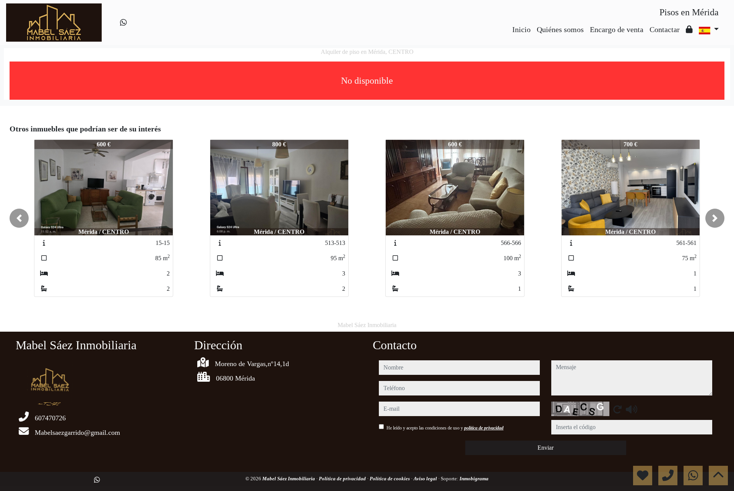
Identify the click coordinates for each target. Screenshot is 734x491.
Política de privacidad (343, 478)
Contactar (665, 29)
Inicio (521, 29)
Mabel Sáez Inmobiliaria (289, 478)
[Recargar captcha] (617, 409)
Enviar (546, 447)
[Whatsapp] (123, 22)
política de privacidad (483, 428)
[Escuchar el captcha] (631, 409)
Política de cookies (390, 478)
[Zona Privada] (689, 29)
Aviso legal (426, 478)
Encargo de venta (616, 29)
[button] (19, 218)
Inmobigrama (474, 478)
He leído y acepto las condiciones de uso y (444, 428)
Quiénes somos (560, 29)
